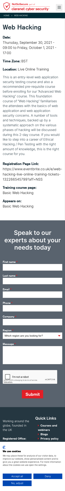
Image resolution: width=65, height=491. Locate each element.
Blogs (44, 434)
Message (9, 344)
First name (10, 262)
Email (7, 289)
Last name (10, 276)
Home (7, 15)
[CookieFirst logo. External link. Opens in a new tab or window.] (4, 447)
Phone (7, 303)
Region (8, 330)
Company (9, 317)
